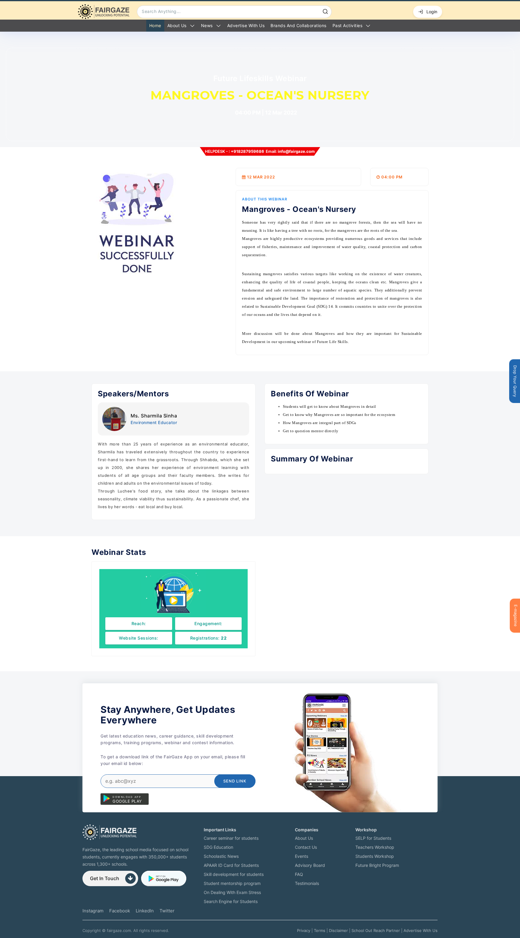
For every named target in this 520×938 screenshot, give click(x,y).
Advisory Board (310, 865)
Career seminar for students (231, 838)
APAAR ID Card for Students (231, 865)
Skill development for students (234, 874)
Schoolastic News (221, 856)
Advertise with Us (246, 25)
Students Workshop (374, 856)
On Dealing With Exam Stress (232, 892)
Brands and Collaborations (299, 25)
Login (431, 11)
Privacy (303, 930)
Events (301, 856)
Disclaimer (338, 930)
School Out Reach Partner (375, 930)
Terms (319, 930)
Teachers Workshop (374, 847)
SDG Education (218, 847)
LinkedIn (145, 911)
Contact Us (306, 847)
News (207, 25)
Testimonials (307, 883)
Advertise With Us (421, 930)
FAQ (299, 874)
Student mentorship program (232, 883)
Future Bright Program (377, 865)
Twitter (167, 911)
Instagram (93, 911)
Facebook (119, 911)
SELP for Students (373, 838)
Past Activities (348, 25)
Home (155, 25)
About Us (177, 25)
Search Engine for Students (231, 901)
